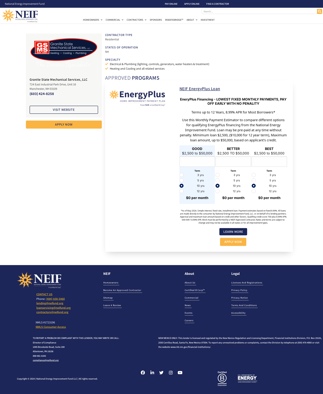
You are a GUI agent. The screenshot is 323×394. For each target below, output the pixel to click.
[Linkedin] (152, 372)
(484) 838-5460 (55, 299)
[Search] (319, 11)
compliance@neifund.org (46, 360)
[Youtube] (180, 372)
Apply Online (192, 3)
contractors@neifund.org (52, 312)
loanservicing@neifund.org (53, 308)
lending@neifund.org (49, 303)
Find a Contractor (217, 3)
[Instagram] (171, 372)
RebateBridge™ (174, 19)
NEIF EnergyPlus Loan (200, 88)
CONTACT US (44, 294)
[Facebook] (143, 372)
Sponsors (156, 19)
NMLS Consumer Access (51, 327)
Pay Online (171, 3)
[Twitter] (161, 372)
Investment (208, 19)
